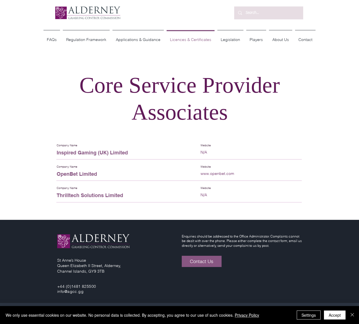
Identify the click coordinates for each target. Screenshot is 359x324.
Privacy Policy (247, 315)
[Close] (352, 315)
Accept (335, 315)
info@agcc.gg (70, 291)
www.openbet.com (217, 173)
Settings (309, 315)
